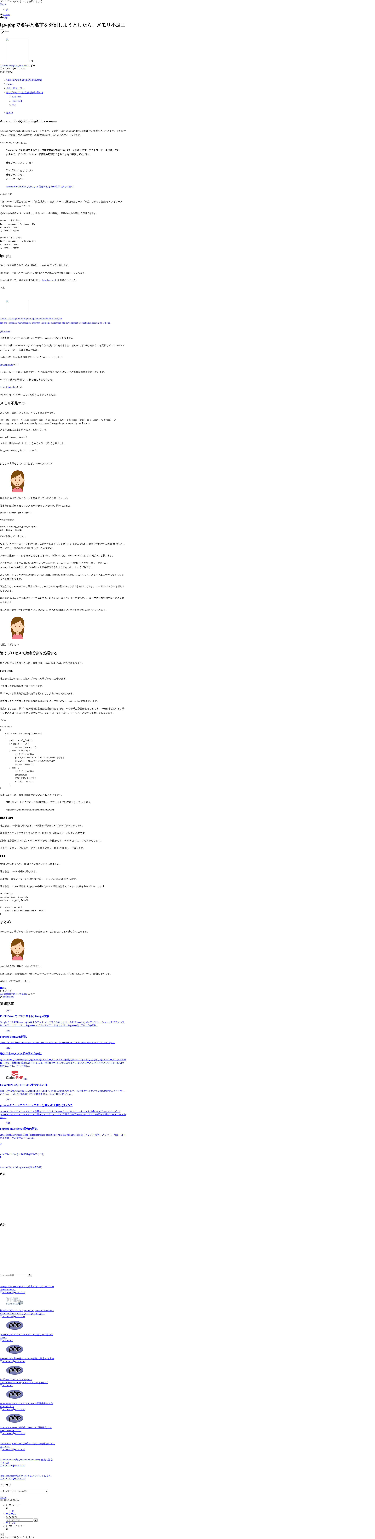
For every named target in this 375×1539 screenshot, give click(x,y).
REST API (17, 101)
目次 (2, 72)
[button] (31, 65)
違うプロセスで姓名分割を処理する (24, 92)
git (13, 1511)
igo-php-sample (49, 280)
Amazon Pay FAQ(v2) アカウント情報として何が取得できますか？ (40, 186)
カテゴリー (6, 1491)
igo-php (9, 84)
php (4, 988)
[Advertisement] (27, 1199)
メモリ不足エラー (15, 88)
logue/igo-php (6, 364)
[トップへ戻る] (2, 1534)
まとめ (9, 112)
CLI (14, 105)
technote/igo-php (8, 387)
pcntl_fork (16, 96)
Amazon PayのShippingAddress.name (24, 80)
